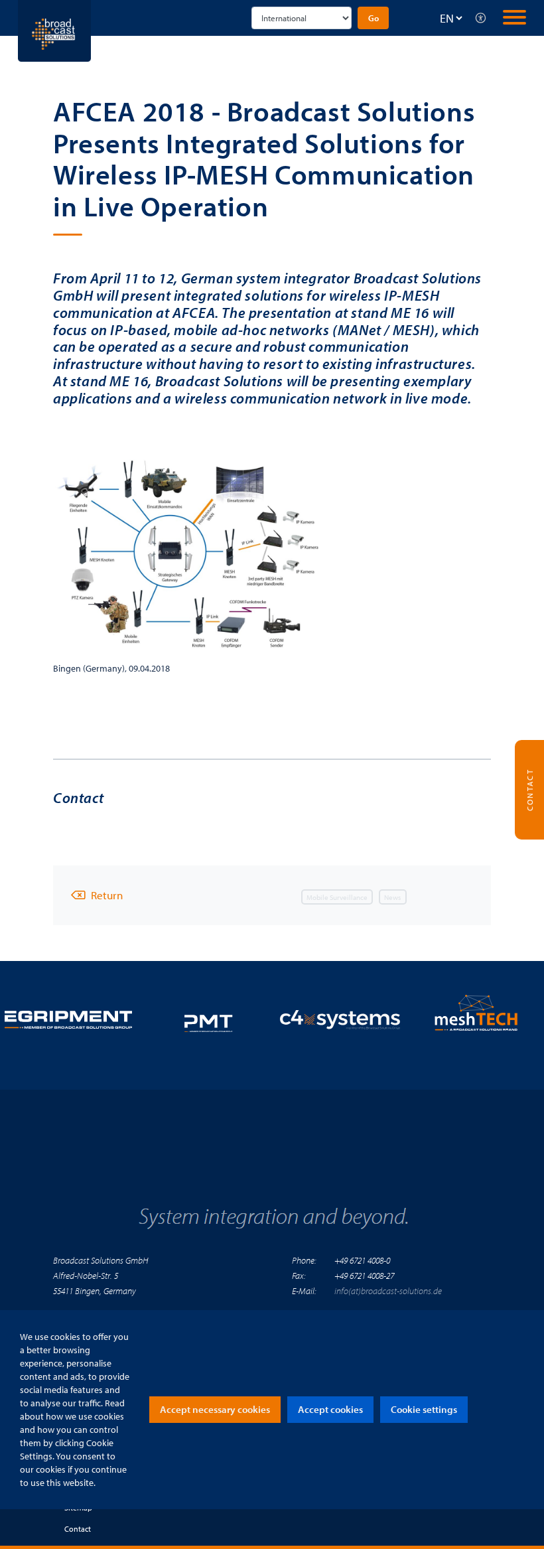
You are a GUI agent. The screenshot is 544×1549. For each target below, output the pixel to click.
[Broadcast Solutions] (54, 29)
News (392, 897)
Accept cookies (330, 1409)
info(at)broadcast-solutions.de (388, 1290)
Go (373, 18)
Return (107, 895)
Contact (77, 1529)
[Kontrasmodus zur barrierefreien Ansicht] (481, 18)
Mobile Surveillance (337, 897)
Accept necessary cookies (215, 1409)
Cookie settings (424, 1409)
